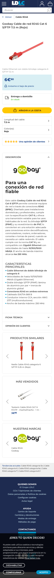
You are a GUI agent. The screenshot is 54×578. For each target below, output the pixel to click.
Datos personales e (18, 494)
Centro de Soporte (27, 511)
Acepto (43, 572)
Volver (8, 17)
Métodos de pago (27, 522)
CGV (15, 490)
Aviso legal (27, 501)
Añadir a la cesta (30, 110)
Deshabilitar (14, 565)
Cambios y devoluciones (27, 515)
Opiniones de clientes (30, 490)
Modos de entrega (27, 518)
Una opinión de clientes (31, 141)
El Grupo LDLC (27, 487)
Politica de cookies (37, 494)
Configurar (13, 572)
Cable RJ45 (22, 17)
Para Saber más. (32, 558)
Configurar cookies (27, 497)
